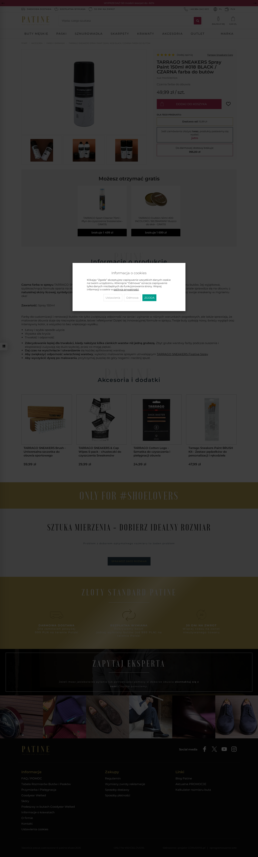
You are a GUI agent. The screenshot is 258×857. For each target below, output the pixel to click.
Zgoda (149, 297)
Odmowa (132, 297)
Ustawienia (113, 297)
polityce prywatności (126, 289)
